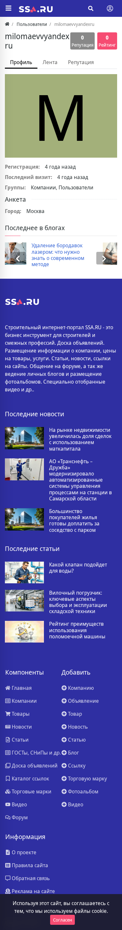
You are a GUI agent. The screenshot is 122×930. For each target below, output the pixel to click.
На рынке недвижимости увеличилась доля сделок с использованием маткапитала (80, 439)
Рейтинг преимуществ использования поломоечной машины (77, 630)
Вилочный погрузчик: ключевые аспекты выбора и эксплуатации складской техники (78, 602)
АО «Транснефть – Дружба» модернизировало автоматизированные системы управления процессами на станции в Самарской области (80, 480)
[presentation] (18, 258)
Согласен (62, 920)
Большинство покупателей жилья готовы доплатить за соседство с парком (74, 520)
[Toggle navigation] (110, 8)
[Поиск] (91, 8)
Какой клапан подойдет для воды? (78, 568)
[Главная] (7, 24)
